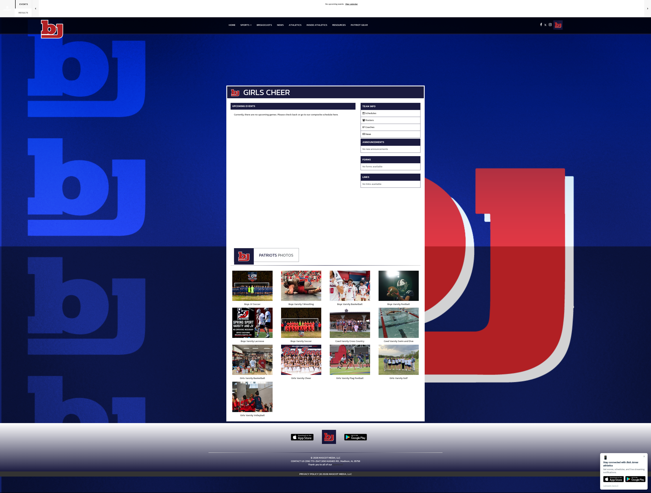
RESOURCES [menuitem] (339, 25)
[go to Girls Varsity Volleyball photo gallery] (252, 397)
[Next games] (647, 8)
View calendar (351, 4)
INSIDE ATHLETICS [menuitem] (317, 25)
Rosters (369, 120)
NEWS (280, 25)
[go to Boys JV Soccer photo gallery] (252, 286)
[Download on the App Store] (613, 479)
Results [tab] (23, 12)
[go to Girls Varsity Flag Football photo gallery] (350, 360)
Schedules (370, 113)
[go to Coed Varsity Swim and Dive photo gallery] (399, 323)
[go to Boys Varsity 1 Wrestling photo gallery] (301, 286)
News (368, 134)
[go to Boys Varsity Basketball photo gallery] (350, 286)
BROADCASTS (264, 25)
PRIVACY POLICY (309, 474)
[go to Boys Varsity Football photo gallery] (399, 286)
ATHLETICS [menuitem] (295, 25)
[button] (246, 25)
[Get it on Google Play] (635, 479)
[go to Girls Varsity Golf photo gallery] (399, 360)
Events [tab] (23, 4)
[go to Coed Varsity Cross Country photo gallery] (350, 323)
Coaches (369, 127)
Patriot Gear (359, 25)
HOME (232, 25)
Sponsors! (337, 464)
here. (335, 114)
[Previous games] (35, 8)
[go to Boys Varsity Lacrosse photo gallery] (252, 323)
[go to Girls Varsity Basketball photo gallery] (252, 360)
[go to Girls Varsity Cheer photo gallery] (301, 360)
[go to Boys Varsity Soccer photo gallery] (301, 323)
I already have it (610, 485)
